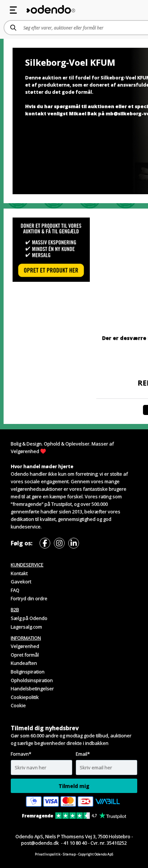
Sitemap (69, 854)
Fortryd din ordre (29, 598)
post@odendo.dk (40, 843)
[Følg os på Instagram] (59, 543)
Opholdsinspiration (32, 680)
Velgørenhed (25, 451)
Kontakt (19, 573)
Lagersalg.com (26, 627)
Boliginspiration (28, 671)
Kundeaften (24, 663)
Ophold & (54, 443)
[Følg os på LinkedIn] (73, 543)
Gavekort (21, 581)
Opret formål (25, 655)
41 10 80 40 (75, 843)
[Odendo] (51, 9)
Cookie (18, 705)
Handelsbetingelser (32, 688)
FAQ (15, 590)
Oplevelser (77, 443)
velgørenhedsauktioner (37, 489)
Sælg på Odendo (29, 618)
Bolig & (18, 443)
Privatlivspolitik (47, 854)
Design (34, 443)
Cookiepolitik (25, 697)
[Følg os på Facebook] (45, 543)
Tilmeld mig (74, 786)
